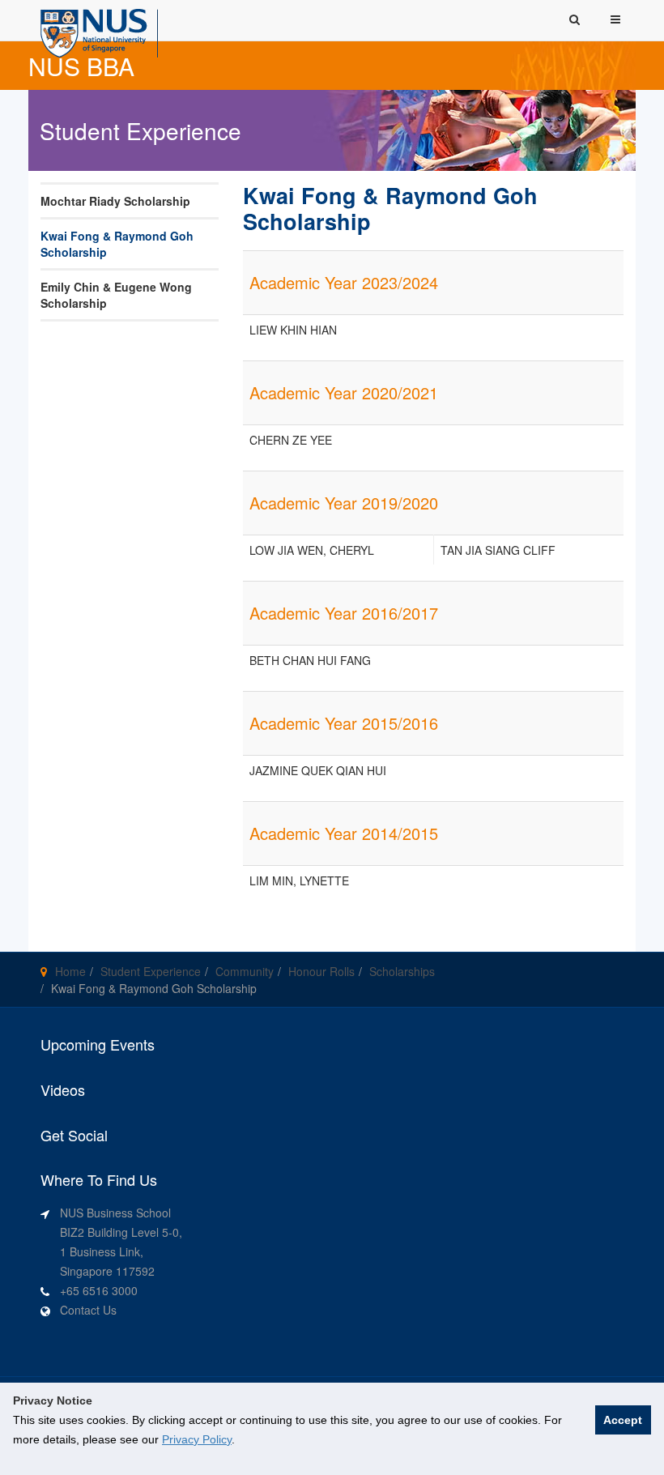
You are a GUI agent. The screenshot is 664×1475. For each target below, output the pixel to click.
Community (244, 971)
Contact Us (88, 1310)
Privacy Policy (197, 1439)
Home (70, 971)
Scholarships (402, 971)
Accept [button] (622, 1419)
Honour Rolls (321, 971)
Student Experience (150, 971)
